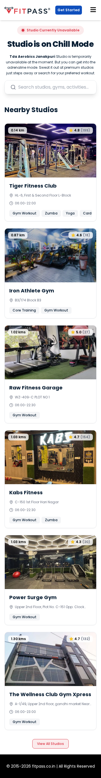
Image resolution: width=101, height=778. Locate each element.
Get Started (69, 10)
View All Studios (50, 743)
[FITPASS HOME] (28, 10)
